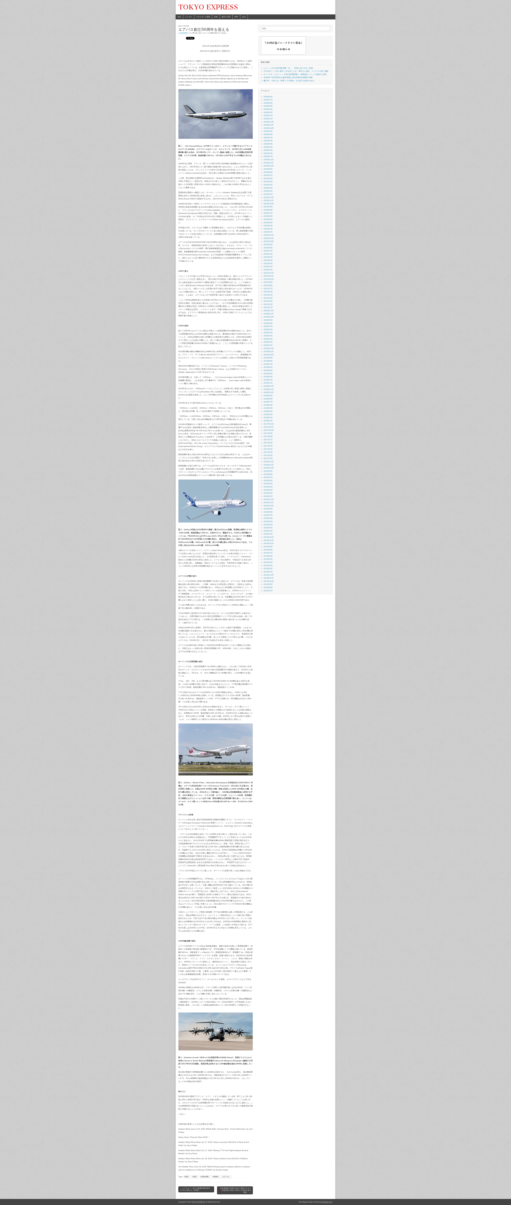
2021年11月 (268, 276)
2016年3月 (268, 490)
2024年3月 (268, 188)
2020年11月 (268, 314)
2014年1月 (268, 572)
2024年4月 (268, 185)
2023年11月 (268, 200)
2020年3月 (268, 339)
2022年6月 (268, 254)
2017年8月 (268, 436)
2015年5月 (268, 521)
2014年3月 (268, 565)
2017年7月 (268, 440)
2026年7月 (268, 100)
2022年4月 (268, 260)
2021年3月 (268, 301)
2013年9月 (268, 584)
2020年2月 (268, 342)
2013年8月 (268, 587)
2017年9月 (268, 433)
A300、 (187, 1177)
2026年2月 (268, 115)
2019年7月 (268, 364)
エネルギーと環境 (203, 17)
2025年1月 (268, 156)
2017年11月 (268, 427)
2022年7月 (268, 251)
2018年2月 (268, 417)
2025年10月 (269, 128)
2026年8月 (268, 97)
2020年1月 (268, 345)
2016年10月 (269, 468)
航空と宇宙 (226, 17)
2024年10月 (269, 166)
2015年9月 (268, 509)
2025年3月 (268, 150)
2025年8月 (268, 134)
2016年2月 (268, 493)
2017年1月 (268, 458)
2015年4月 (268, 525)
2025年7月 (268, 138)
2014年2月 (268, 568)
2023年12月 (269, 197)
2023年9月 (268, 207)
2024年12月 (269, 159)
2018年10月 (269, 392)
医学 (236, 17)
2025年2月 (268, 153)
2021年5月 (268, 295)
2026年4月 (268, 109)
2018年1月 (268, 421)
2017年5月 (268, 446)
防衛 (216, 17)
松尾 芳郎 (183, 33)
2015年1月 (268, 534)
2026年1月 (268, 119)
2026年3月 (268, 112)
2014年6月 (268, 556)
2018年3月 (268, 414)
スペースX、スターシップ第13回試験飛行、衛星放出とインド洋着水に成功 (295, 74)
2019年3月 (268, 377)
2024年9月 (268, 169)
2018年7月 (268, 402)
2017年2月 (268, 455)
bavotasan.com (326, 1202)
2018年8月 (268, 399)
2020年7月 (268, 326)
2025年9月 (268, 131)
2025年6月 (268, 141)
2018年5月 (268, 408)
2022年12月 (269, 235)
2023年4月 (268, 222)
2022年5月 (268, 257)
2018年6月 (268, 405)
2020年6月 (268, 329)
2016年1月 (268, 496)
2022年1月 (268, 270)
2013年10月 (269, 581)
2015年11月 (268, 502)
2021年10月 (269, 279)
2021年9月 (268, 282)
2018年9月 (268, 395)
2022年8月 (268, 248)
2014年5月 (268, 559)
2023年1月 (268, 232)
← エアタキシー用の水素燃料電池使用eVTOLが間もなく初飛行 (195, 1189)
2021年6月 (268, 292)
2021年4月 (268, 298)
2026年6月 (268, 103)
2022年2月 (268, 266)
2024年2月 (268, 191)
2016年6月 (268, 480)
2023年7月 (268, 213)
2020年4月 (268, 336)
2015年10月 (269, 506)
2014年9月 (268, 546)
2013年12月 (269, 575)
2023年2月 (268, 229)
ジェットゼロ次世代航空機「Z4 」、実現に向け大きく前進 (288, 68)
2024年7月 (268, 175)
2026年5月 (268, 106)
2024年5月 (268, 181)
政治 (179, 17)
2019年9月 (268, 358)
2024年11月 (268, 163)
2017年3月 (268, 452)
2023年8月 (268, 210)
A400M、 (216, 1177)
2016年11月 (268, 465)
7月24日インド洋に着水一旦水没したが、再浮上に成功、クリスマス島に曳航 (296, 71)
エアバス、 (226, 1177)
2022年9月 (268, 244)
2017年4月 (268, 449)
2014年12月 (269, 537)
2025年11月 (268, 125)
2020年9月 (268, 320)
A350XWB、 (205, 1177)
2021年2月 (268, 304)
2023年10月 (269, 204)
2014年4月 (268, 562)
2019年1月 (268, 383)
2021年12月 (269, 273)
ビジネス (188, 17)
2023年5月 (268, 219)
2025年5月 (268, 144)
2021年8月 (268, 285)
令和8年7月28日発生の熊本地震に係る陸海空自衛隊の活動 (288, 77)
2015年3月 (268, 528)
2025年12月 (269, 122)
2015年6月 (268, 518)
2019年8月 (268, 361)
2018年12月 (269, 386)
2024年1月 (268, 194)
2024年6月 (268, 178)
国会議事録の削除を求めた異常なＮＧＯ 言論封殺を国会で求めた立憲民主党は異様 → (235, 1190)
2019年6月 (268, 367)
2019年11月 (268, 351)
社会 (244, 17)
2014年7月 (268, 553)
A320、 (195, 1177)
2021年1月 (268, 307)
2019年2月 (268, 380)
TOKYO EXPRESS (208, 7)
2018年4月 (268, 411)
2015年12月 (269, 499)
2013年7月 (268, 591)
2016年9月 (268, 471)
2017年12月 (269, 424)
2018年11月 (268, 389)
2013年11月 (268, 578)
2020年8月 (268, 323)
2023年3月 (268, 226)
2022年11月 (268, 238)
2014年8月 (268, 550)
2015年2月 (268, 531)
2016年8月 (268, 474)
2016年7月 (268, 477)
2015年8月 (268, 512)
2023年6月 (268, 216)
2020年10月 (269, 317)
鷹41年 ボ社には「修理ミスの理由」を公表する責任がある (289, 81)
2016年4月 (268, 487)
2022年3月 (268, 263)
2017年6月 (268, 443)
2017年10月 (269, 430)
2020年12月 (269, 311)
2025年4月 (268, 147)
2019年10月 (269, 355)
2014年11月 (268, 540)
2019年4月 (268, 374)
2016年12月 (269, 462)
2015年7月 (268, 515)
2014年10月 (269, 543)
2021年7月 (268, 289)
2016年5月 (268, 484)
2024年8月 (268, 172)
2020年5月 (268, 332)
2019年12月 (269, 348)
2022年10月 (269, 241)
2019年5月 (268, 370)
